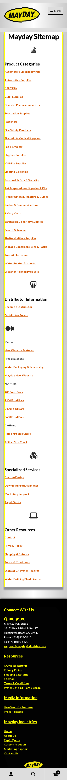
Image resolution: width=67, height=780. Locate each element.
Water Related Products (20, 263)
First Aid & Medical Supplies (22, 138)
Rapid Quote (13, 502)
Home (8, 731)
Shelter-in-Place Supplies (20, 238)
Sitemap (9, 678)
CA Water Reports (15, 665)
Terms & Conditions (17, 562)
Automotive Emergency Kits (23, 71)
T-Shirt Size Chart (16, 442)
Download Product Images (21, 485)
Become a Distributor (18, 306)
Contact (10, 537)
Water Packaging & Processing (24, 367)
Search (33, 774)
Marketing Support (17, 493)
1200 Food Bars (14, 400)
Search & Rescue (15, 230)
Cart (52, 771)
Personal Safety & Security (22, 180)
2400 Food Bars (14, 408)
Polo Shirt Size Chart (18, 433)
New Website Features (19, 350)
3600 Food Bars (14, 417)
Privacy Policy (14, 545)
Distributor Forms (16, 315)
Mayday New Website (19, 375)
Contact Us (11, 753)
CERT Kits (11, 88)
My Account (11, 774)
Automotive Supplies (18, 80)
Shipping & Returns (17, 554)
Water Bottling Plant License (23, 579)
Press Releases (13, 711)
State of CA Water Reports (22, 570)
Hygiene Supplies (15, 155)
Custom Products (15, 744)
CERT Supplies (14, 96)
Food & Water (14, 146)
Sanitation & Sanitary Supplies (24, 221)
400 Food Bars (14, 392)
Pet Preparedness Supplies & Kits (26, 188)
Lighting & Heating (16, 171)
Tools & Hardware (16, 255)
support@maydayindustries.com (25, 646)
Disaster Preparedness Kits (22, 105)
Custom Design (14, 477)
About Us (10, 735)
